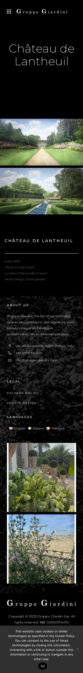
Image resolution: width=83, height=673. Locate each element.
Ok (43, 666)
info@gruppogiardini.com (36, 360)
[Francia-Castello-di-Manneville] (41, 190)
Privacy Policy (23, 393)
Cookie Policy (22, 403)
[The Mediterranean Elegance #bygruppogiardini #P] (41, 477)
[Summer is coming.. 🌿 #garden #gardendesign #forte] (41, 549)
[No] (77, 649)
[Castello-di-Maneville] (41, 141)
